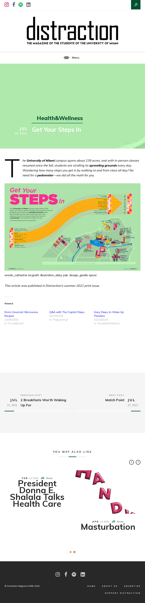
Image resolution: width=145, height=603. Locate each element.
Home (91, 586)
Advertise (132, 586)
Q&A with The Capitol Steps (67, 312)
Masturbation (108, 526)
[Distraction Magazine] (72, 31)
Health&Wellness (60, 118)
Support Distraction (122, 593)
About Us (110, 586)
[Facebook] (13, 4)
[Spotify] (21, 4)
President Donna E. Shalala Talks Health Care (37, 493)
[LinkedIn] (28, 4)
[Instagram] (7, 4)
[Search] (135, 4)
